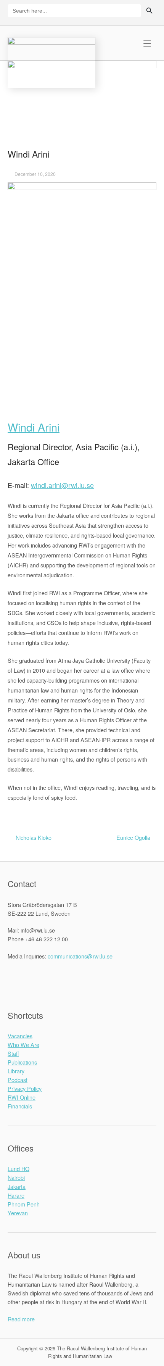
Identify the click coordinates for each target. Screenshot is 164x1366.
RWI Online (21, 1097)
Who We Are (23, 1045)
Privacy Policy (25, 1088)
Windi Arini (33, 427)
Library (16, 1071)
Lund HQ (18, 1169)
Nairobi (16, 1177)
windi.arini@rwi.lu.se (62, 485)
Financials (20, 1106)
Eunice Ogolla (133, 837)
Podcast (17, 1080)
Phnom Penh (24, 1204)
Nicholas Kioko (33, 837)
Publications (22, 1062)
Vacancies (20, 1036)
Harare (16, 1195)
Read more (21, 1319)
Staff (13, 1053)
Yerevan (18, 1213)
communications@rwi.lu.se (80, 956)
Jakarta (17, 1186)
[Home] (51, 61)
